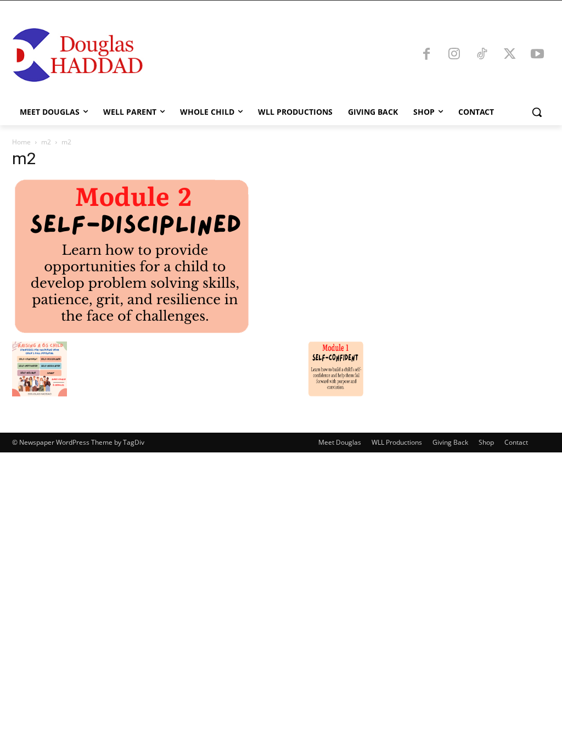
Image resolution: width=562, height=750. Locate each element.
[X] (509, 55)
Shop (486, 442)
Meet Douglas (339, 442)
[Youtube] (537, 55)
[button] (537, 112)
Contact (516, 442)
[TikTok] (481, 55)
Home (21, 142)
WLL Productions (397, 442)
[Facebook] (426, 55)
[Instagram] (454, 55)
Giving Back (450, 442)
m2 (46, 142)
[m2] (131, 330)
